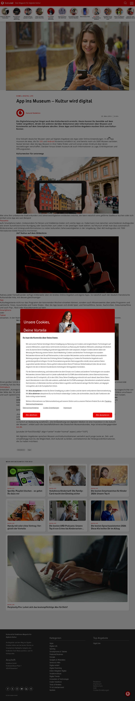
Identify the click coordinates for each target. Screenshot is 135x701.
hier (59, 350)
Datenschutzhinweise (31, 408)
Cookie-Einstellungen (51, 408)
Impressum (67, 408)
